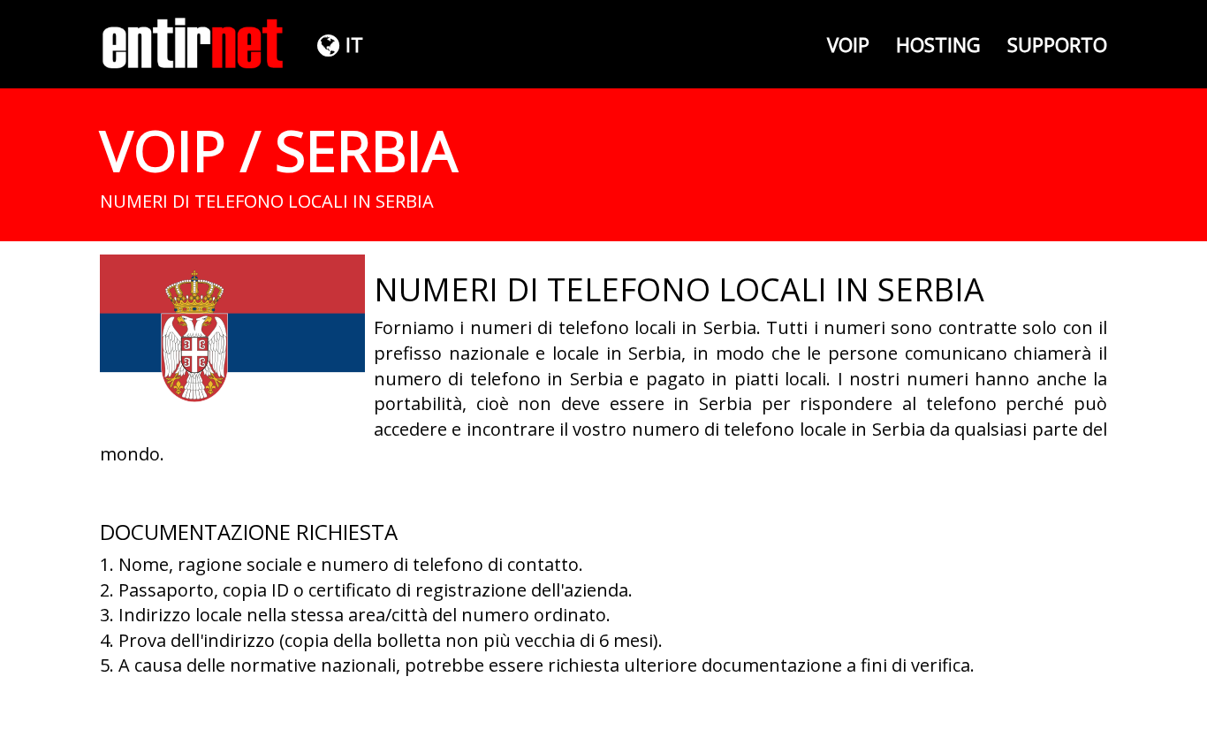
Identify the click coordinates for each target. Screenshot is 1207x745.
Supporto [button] (1057, 44)
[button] (337, 44)
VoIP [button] (848, 44)
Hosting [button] (938, 44)
